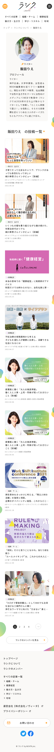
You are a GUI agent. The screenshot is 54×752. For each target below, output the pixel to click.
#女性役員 (24, 235)
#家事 (37, 612)
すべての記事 (11, 16)
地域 (46, 21)
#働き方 (24, 291)
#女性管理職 (9, 183)
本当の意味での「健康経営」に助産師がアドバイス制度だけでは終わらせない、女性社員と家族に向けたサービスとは (27, 284)
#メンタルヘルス (11, 399)
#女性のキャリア (38, 180)
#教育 (22, 560)
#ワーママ (9, 612)
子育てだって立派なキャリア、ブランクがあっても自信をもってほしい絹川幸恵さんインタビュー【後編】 (27, 173)
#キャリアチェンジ (12, 235)
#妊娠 (20, 346)
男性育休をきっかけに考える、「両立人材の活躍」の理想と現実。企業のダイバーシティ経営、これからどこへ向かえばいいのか (27, 498)
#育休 (7, 507)
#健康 (29, 399)
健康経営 (44, 16)
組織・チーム (28, 16)
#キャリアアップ (11, 180)
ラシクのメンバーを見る (27, 640)
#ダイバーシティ (24, 180)
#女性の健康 (32, 291)
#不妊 (15, 346)
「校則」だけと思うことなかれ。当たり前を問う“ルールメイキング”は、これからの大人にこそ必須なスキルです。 (27, 553)
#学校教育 (15, 560)
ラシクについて (21, 27)
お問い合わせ (27, 723)
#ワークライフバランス (31, 504)
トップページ (10, 658)
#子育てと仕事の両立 (13, 238)
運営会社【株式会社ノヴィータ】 (21, 706)
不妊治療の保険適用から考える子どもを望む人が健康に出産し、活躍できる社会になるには (27, 339)
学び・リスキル (32, 21)
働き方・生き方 (12, 21)
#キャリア (9, 291)
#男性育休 (44, 504)
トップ (6, 27)
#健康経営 (17, 291)
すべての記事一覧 (13, 676)
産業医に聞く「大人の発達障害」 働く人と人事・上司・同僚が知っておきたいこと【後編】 (27, 392)
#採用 (33, 399)
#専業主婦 (19, 183)
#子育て (8, 560)
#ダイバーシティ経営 (13, 504)
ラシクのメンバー (13, 668)
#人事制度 (22, 399)
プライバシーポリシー (15, 711)
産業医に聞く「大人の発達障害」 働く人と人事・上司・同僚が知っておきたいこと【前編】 (27, 445)
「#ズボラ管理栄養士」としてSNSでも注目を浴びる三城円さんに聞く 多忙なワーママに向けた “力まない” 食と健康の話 (26, 606)
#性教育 (43, 346)
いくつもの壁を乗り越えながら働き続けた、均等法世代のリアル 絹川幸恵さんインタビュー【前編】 (27, 228)
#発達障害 (40, 399)
